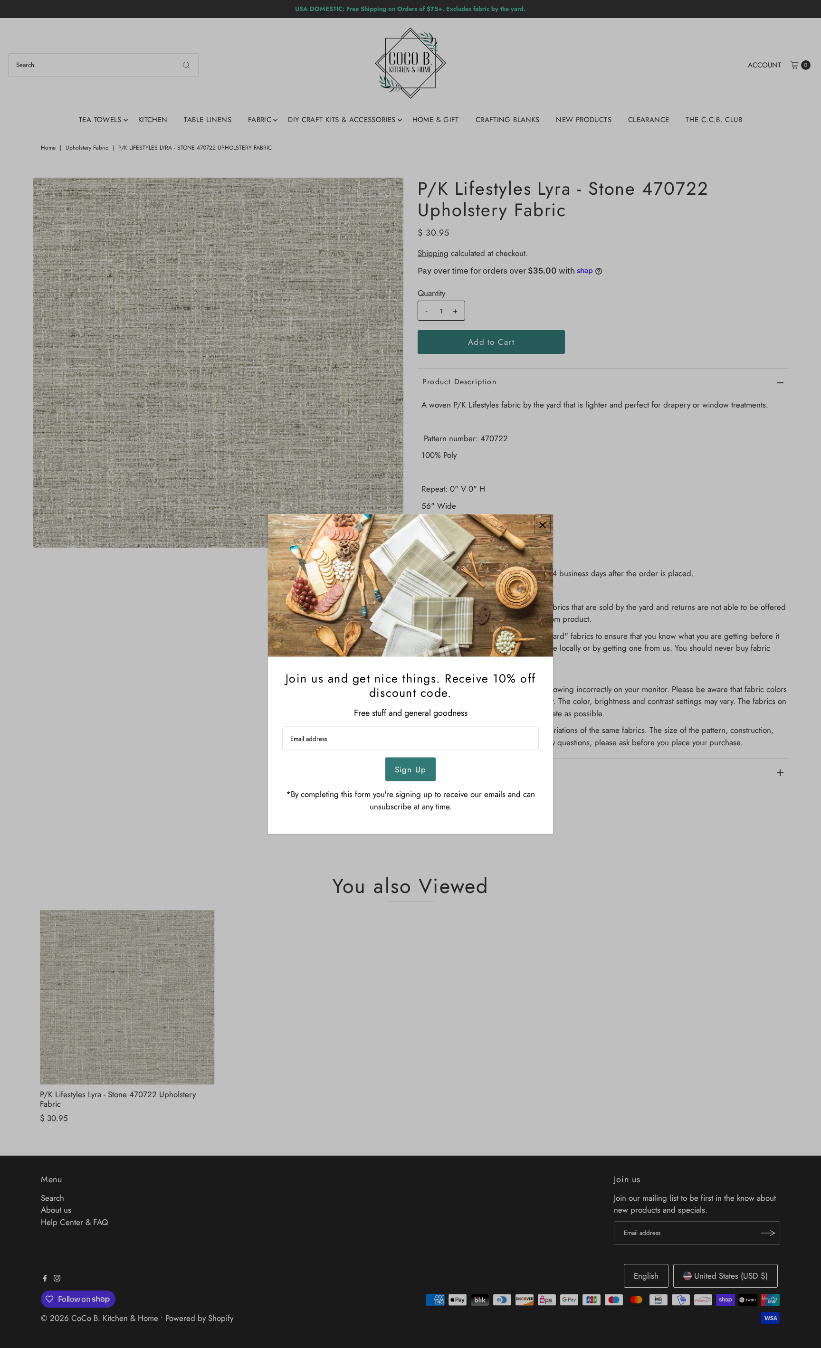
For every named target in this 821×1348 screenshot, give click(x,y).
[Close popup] (542, 525)
